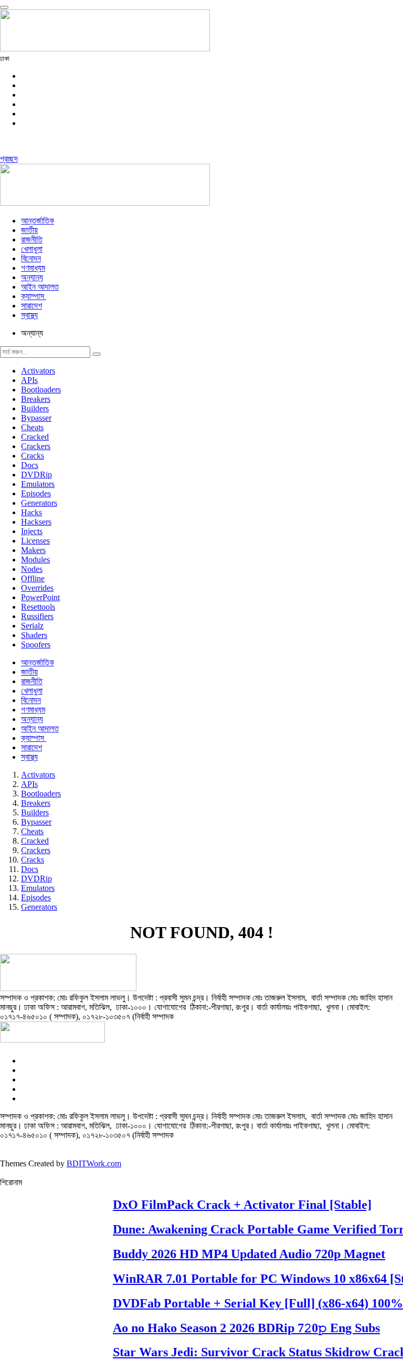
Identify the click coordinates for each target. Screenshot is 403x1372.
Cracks (32, 455)
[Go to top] (4, 7)
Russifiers (37, 616)
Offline (33, 578)
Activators (38, 370)
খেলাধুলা (32, 248)
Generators (39, 502)
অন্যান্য (32, 277)
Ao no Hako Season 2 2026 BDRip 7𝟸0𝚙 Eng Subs (241, 1327)
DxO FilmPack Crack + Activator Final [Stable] (237, 1204)
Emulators (38, 484)
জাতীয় (29, 230)
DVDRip (36, 474)
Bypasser (36, 417)
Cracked (35, 436)
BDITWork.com (94, 1163)
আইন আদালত (40, 286)
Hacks (31, 512)
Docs (29, 465)
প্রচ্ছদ (9, 158)
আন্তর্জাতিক (37, 220)
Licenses (35, 540)
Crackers (35, 446)
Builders (35, 408)
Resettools (38, 606)
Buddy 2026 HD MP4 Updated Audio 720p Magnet (244, 1254)
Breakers (35, 399)
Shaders (34, 635)
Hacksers (36, 521)
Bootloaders (41, 389)
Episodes (36, 493)
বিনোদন (31, 258)
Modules (35, 559)
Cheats (32, 427)
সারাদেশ (31, 305)
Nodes (32, 569)
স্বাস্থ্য (29, 315)
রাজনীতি (32, 239)
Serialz (32, 625)
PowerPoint (40, 597)
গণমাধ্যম (33, 267)
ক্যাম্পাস (33, 296)
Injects (32, 531)
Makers (33, 550)
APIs (29, 380)
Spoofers (35, 644)
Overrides (37, 587)
